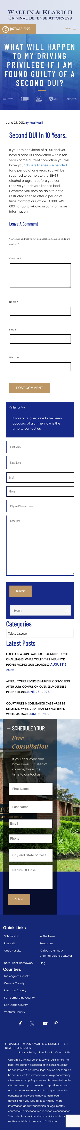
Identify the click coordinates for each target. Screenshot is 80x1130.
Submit (20, 591)
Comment (16, 258)
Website (14, 357)
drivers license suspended (46, 165)
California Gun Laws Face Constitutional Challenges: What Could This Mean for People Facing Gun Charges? (37, 659)
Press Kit (9, 943)
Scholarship (11, 936)
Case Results (12, 951)
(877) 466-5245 (20, 28)
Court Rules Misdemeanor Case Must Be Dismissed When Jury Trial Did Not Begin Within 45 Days (35, 708)
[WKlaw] (40, 15)
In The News (47, 936)
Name (13, 302)
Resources (46, 943)
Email (13, 329)
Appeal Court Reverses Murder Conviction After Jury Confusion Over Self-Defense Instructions (38, 686)
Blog (42, 963)
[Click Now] (21, 1024)
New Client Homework (18, 963)
